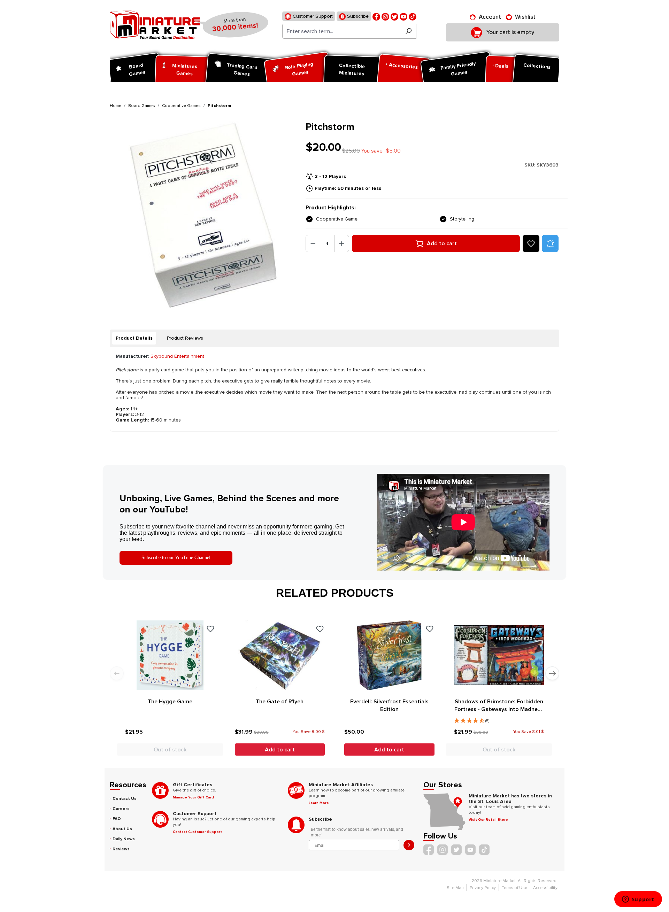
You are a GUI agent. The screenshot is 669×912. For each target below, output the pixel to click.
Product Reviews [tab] (185, 338)
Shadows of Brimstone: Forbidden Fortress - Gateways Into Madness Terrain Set (498, 705)
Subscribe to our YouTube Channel (175, 557)
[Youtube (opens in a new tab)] (403, 16)
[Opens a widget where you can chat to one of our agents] (638, 900)
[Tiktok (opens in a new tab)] (412, 16)
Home (115, 105)
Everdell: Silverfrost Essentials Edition (389, 705)
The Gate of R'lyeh (279, 701)
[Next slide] (552, 673)
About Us (122, 829)
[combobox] (341, 31)
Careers (121, 808)
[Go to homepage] (155, 24)
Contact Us (125, 798)
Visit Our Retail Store (488, 820)
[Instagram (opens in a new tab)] (385, 16)
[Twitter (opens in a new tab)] (394, 16)
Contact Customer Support (197, 832)
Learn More (319, 803)
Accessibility (545, 887)
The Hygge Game (170, 701)
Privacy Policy (483, 887)
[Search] (408, 31)
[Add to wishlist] (531, 243)
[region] (203, 215)
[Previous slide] (117, 673)
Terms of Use (514, 887)
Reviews (121, 849)
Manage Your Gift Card (193, 797)
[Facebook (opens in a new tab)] (376, 16)
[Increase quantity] (341, 243)
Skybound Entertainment (177, 356)
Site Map (455, 887)
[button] (550, 243)
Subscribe (357, 16)
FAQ (117, 818)
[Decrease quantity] (313, 243)
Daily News (124, 839)
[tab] (134, 338)
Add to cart (442, 243)
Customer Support (312, 16)
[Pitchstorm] (203, 215)
